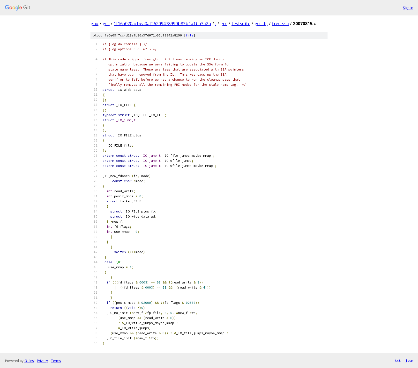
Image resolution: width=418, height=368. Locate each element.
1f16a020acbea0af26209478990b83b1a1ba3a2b (162, 23)
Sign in (408, 7)
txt (398, 360)
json (409, 360)
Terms (56, 360)
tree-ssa (280, 23)
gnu (94, 23)
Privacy (42, 360)
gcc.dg (261, 23)
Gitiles (29, 360)
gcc (106, 23)
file (190, 35)
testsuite (240, 23)
